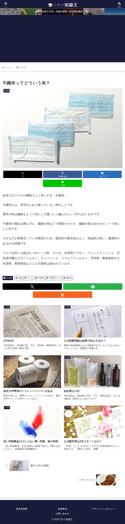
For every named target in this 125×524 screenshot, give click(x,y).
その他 (9, 278)
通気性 (69, 278)
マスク (30, 278)
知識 (20, 278)
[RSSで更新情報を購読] (62, 294)
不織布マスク (55, 278)
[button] (115, 450)
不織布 (41, 278)
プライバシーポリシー (103, 509)
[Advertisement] (62, 39)
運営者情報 (21, 509)
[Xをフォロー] (32, 286)
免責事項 (62, 509)
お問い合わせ (62, 513)
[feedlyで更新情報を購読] (92, 286)
